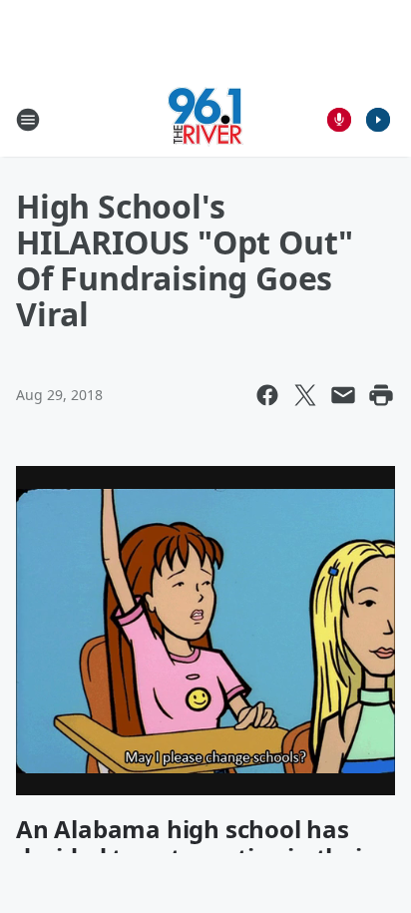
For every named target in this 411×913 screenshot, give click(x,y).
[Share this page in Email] (343, 395)
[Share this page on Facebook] (267, 395)
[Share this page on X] (305, 395)
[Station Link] (205, 119)
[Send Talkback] (339, 120)
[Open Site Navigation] (28, 120)
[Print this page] (381, 395)
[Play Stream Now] (378, 120)
